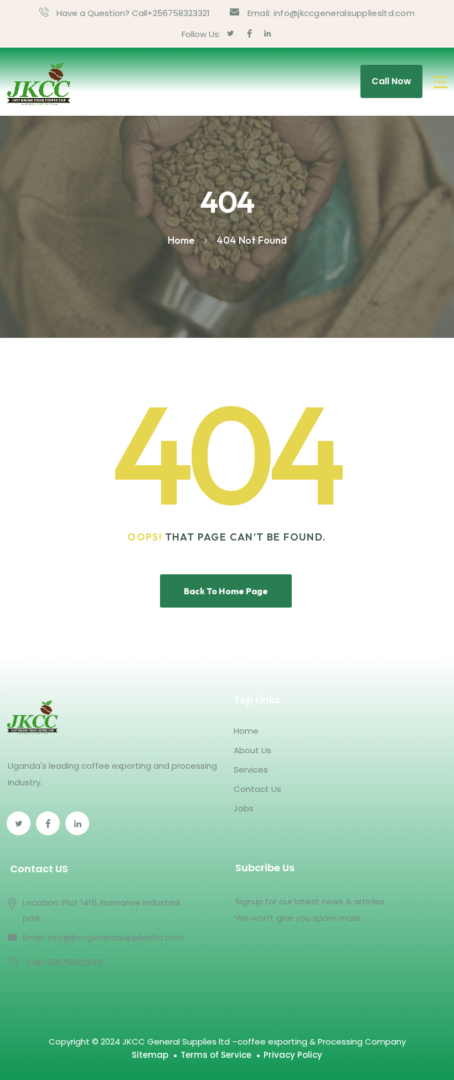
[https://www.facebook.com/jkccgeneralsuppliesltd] (48, 823)
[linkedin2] (268, 34)
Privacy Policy (293, 1055)
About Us (252, 750)
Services (251, 769)
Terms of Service (215, 1055)
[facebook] (249, 34)
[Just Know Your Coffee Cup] (39, 82)
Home (246, 731)
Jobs (244, 808)
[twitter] (230, 34)
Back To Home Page (226, 590)
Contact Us (257, 789)
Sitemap (150, 1055)
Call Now (391, 81)
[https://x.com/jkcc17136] (18, 823)
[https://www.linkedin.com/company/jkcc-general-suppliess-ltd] (77, 823)
